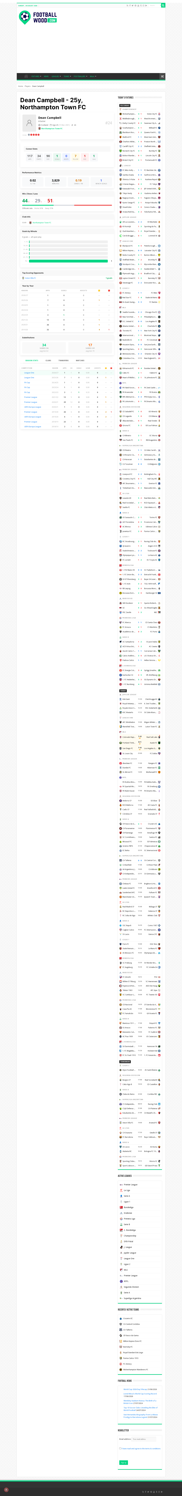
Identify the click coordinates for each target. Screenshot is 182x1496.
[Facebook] (130, 5)
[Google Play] (146, 5)
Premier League (30, 397)
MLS (126, 1270)
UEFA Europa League (32, 407)
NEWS (46, 76)
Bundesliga (128, 1207)
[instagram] (143, 5)
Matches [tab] (80, 360)
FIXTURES (35, 76)
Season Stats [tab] (31, 360)
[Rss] (127, 5)
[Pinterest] (135, 5)
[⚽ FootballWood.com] (38, 17)
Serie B (127, 1224)
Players (27, 86)
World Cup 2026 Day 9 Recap (135, 1389)
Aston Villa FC (30, 278)
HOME (26, 76)
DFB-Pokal (128, 1241)
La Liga (127, 1190)
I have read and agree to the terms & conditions (141, 1449)
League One (29, 373)
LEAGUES (55, 76)
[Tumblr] (141, 5)
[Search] (163, 5)
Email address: (125, 1439)
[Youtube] (138, 5)
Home (20, 86)
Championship (130, 1236)
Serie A (127, 1196)
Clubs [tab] (48, 360)
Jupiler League (130, 1253)
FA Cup (27, 382)
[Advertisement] (91, 46)
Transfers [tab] (63, 360)
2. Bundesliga (130, 1230)
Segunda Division (131, 1287)
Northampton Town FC (51, 128)
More (92, 76)
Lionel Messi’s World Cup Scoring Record (140, 1394)
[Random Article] (162, 76)
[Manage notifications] (6, 1489)
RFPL (126, 1281)
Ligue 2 (127, 1264)
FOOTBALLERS (79, 76)
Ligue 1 (127, 1202)
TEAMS (66, 76)
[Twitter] (132, 5)
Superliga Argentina (132, 1298)
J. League (128, 1247)
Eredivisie (128, 1213)
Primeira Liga (129, 1219)
